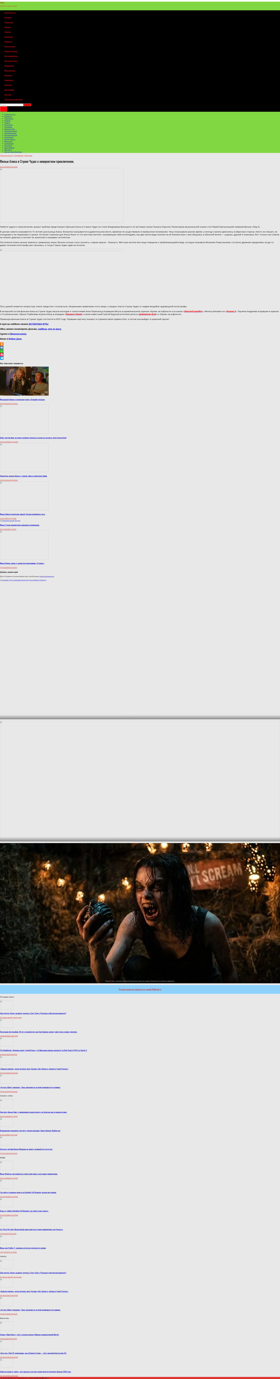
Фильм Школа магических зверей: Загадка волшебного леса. (22, 514)
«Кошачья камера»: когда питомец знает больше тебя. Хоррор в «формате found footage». (34, 1068)
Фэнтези (8, 85)
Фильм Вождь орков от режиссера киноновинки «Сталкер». (22, 563)
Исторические (10, 61)
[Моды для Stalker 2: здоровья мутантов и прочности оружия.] (6, 1244)
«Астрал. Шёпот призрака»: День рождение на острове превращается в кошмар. (30, 1087)
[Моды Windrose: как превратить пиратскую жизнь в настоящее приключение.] (6, 1169)
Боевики (8, 17)
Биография (9, 90)
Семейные (9, 80)
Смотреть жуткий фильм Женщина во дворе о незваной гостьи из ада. (26, 1149)
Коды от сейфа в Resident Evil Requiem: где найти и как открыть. (24, 1210)
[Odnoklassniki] (140, 344)
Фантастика (9, 46)
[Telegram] (140, 358)
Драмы (7, 27)
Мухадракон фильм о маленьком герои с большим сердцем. (22, 399)
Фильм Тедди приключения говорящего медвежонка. (19, 525)
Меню (3, 109)
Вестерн (7, 95)
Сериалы (8, 42)
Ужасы (7, 32)
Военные (8, 75)
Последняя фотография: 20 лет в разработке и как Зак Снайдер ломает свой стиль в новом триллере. (38, 1031)
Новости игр (10, 13)
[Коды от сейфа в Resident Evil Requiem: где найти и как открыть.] (6, 1206)
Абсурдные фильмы (13, 99)
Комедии (8, 37)
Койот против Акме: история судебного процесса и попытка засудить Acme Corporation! (33, 437)
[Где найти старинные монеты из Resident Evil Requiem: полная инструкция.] (6, 1188)
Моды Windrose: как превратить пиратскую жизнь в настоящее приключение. (29, 1173)
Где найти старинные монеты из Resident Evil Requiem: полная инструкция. (28, 1192)
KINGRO (2, 2)
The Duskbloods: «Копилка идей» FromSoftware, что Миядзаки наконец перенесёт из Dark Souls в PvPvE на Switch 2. (43, 1050)
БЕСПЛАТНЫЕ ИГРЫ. (39, 324)
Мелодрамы (9, 70)
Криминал (9, 66)
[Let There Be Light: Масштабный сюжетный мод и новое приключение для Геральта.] (6, 1225)
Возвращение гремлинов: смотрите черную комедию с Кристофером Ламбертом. (30, 1130)
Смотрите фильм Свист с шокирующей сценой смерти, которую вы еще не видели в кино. (33, 1112)
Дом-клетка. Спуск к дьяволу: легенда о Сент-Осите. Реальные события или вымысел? (33, 1013)
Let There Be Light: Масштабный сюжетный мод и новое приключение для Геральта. (31, 1229)
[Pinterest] (140, 354)
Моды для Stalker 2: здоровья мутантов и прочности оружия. (23, 1247)
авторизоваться (47, 576)
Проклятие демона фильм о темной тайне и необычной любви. (23, 475)
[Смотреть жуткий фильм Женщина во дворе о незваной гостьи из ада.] (6, 1145)
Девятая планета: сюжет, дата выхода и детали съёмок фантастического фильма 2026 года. (35, 1371)
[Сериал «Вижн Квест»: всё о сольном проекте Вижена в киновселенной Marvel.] (6, 1330)
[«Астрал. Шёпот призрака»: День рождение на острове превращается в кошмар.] (6, 1083)
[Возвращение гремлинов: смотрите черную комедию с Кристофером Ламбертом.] (6, 1126)
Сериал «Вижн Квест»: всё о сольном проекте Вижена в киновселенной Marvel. (29, 1334)
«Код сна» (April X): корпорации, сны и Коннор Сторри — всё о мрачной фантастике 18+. (33, 1353)
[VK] (140, 347)
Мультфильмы (11, 56)
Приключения (10, 51)
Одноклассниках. (18, 333)
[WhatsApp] (140, 351)
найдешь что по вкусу (49, 329)
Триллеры (8, 22)
